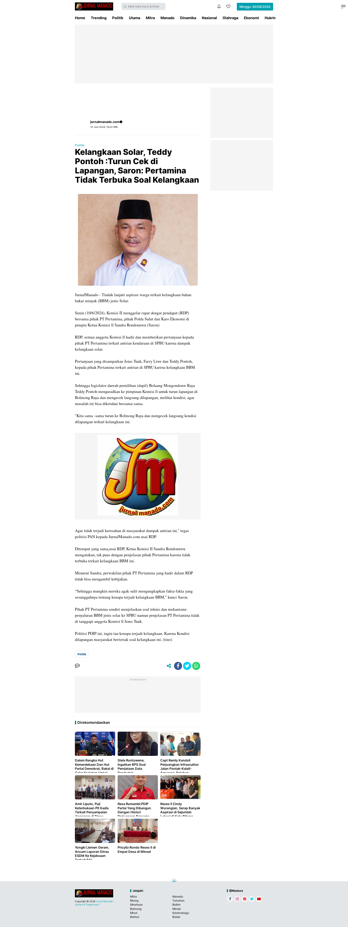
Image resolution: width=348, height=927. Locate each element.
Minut (133, 913)
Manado (167, 18)
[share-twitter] (187, 666)
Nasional (209, 18)
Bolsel (176, 917)
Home (80, 18)
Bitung (134, 900)
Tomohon (178, 900)
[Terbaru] (219, 6)
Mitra (150, 18)
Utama (134, 18)
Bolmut (134, 917)
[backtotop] (174, 882)
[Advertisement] (174, 54)
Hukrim (271, 18)
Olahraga (230, 18)
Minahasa (136, 904)
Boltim (176, 904)
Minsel (176, 908)
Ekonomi (251, 18)
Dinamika (188, 18)
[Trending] (228, 6)
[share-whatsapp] (196, 666)
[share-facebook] (178, 666)
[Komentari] (77, 666)
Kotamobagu (180, 913)
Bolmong (136, 908)
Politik (117, 18)
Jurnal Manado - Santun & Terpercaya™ (95, 903)
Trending (99, 18)
